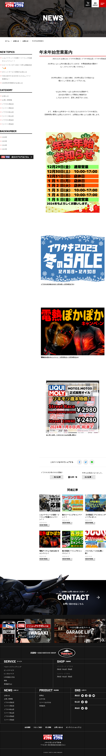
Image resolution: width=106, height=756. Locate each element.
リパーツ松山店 (8, 116)
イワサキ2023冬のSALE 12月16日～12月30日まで (57, 284)
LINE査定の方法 (9, 677)
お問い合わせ (58, 727)
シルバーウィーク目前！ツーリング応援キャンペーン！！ (17, 59)
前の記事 (57, 477)
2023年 (4, 149)
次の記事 (88, 477)
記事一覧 (74, 477)
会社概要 (27, 727)
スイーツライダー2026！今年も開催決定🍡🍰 (17, 66)
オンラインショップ (72, 727)
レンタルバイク (9, 673)
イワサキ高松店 (8, 104)
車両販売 (7, 684)
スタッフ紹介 (38, 727)
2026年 (4, 137)
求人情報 (48, 727)
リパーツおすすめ (45, 702)
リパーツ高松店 (8, 108)
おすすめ (42, 699)
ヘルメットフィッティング (12, 667)
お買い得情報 (7, 100)
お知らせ (5, 96)
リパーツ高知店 (8, 124)
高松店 (59, 669)
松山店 (64, 669)
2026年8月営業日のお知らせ (12, 83)
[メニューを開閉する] (102, 3)
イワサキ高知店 (8, 120)
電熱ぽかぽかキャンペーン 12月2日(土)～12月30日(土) (59, 357)
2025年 (4, 141)
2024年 (4, 145)
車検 (5, 680)
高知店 (70, 669)
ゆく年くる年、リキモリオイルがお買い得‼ (60, 435)
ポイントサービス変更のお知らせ (14, 72)
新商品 (41, 695)
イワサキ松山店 (8, 112)
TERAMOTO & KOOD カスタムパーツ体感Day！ (16, 77)
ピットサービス (9, 670)
